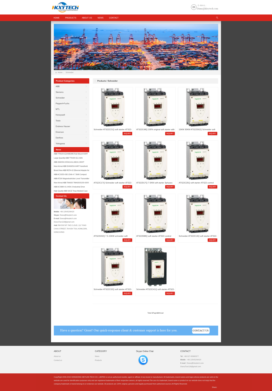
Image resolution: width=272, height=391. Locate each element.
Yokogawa (60, 143)
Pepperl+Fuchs (62, 103)
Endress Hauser (63, 126)
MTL (58, 109)
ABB (58, 86)
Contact (114, 18)
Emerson (60, 132)
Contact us (58, 360)
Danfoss (59, 138)
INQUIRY (127, 134)
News (100, 18)
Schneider (70, 72)
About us (87, 18)
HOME (57, 18)
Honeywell (60, 115)
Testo (58, 120)
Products (70, 18)
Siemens (59, 92)
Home (60, 72)
